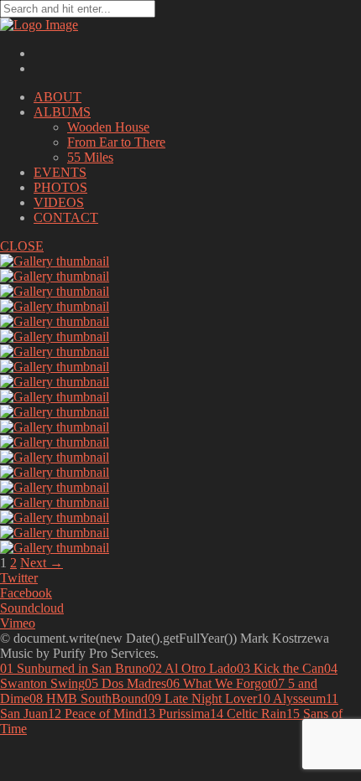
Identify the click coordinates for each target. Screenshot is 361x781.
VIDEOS (59, 202)
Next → (41, 563)
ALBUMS (62, 112)
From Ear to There (116, 142)
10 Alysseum (291, 698)
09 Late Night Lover (202, 698)
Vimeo (17, 623)
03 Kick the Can (280, 668)
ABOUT (57, 97)
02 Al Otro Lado (193, 668)
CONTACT (66, 217)
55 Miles (90, 157)
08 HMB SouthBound (88, 698)
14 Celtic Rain (248, 713)
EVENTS (60, 172)
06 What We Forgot (218, 683)
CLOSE (22, 246)
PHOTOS (60, 187)
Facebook (26, 593)
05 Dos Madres (125, 683)
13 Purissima (176, 713)
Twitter (19, 578)
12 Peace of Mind (95, 713)
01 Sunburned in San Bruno (74, 668)
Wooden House (108, 127)
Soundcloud (32, 608)
